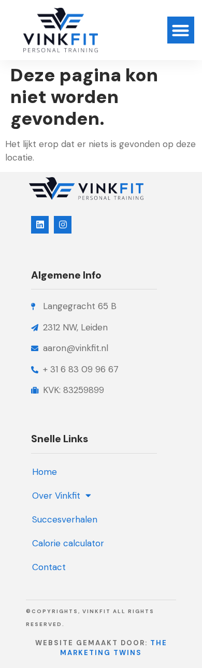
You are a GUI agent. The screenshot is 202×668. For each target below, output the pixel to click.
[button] (181, 30)
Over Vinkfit (56, 495)
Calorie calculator (68, 543)
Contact (49, 567)
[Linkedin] (40, 225)
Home (44, 471)
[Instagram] (62, 225)
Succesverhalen (64, 519)
